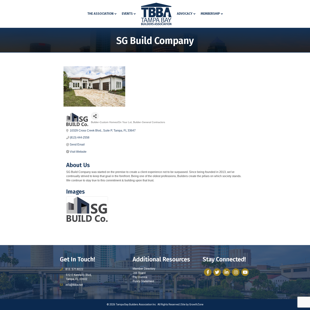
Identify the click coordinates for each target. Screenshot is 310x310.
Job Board (139, 273)
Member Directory (144, 268)
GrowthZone (196, 304)
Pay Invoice (140, 277)
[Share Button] (95, 116)
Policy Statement (143, 281)
